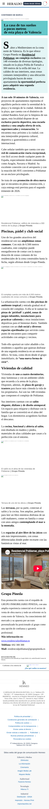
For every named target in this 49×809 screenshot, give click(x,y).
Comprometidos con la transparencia (22, 726)
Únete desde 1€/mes (32, 4)
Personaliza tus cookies (22, 739)
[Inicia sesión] (45, 3)
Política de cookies (22, 723)
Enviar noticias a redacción (17, 733)
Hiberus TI (24, 789)
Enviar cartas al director (22, 729)
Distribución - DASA (24, 797)
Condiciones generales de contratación (22, 720)
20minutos (24, 760)
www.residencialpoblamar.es (15, 640)
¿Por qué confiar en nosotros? (35, 668)
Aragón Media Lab (24, 771)
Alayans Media (24, 774)
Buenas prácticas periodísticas (22, 736)
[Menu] (3, 3)
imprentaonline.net (24, 804)
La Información (24, 764)
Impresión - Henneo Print (24, 800)
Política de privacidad (22, 716)
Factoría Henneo (24, 782)
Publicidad (34, 733)
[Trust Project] (36, 666)
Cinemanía (24, 767)
